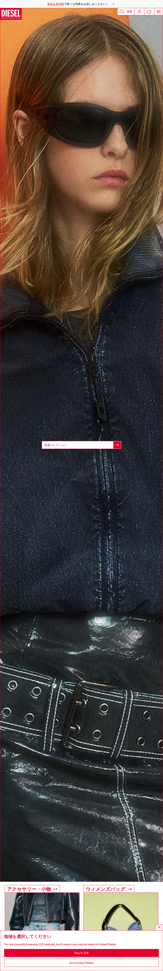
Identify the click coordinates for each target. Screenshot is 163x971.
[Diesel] (11, 14)
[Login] (139, 11)
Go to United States (81, 962)
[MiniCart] (149, 11)
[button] (81, 4)
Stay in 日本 (81, 953)
